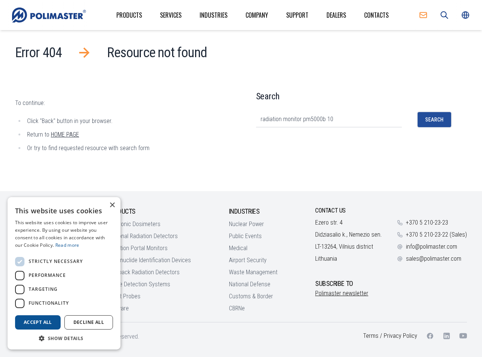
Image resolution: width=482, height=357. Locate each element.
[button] (64, 338)
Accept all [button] (38, 322)
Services (171, 15)
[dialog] (64, 273)
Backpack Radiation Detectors (143, 272)
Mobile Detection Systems (138, 284)
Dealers (336, 15)
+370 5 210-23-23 (427, 222)
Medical (238, 248)
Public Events (245, 236)
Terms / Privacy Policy (390, 335)
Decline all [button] (88, 322)
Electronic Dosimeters (133, 224)
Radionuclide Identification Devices (149, 260)
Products (129, 15)
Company (257, 15)
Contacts (376, 15)
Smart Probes (123, 296)
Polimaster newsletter (341, 293)
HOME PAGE (65, 134)
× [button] (112, 205)
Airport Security (248, 260)
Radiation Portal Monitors (137, 248)
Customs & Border (251, 296)
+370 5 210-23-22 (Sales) (436, 234)
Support (297, 15)
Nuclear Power (246, 224)
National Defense (249, 284)
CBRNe (237, 308)
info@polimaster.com (431, 246)
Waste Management (253, 272)
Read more (67, 245)
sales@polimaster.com (433, 258)
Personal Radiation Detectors (142, 236)
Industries (213, 15)
